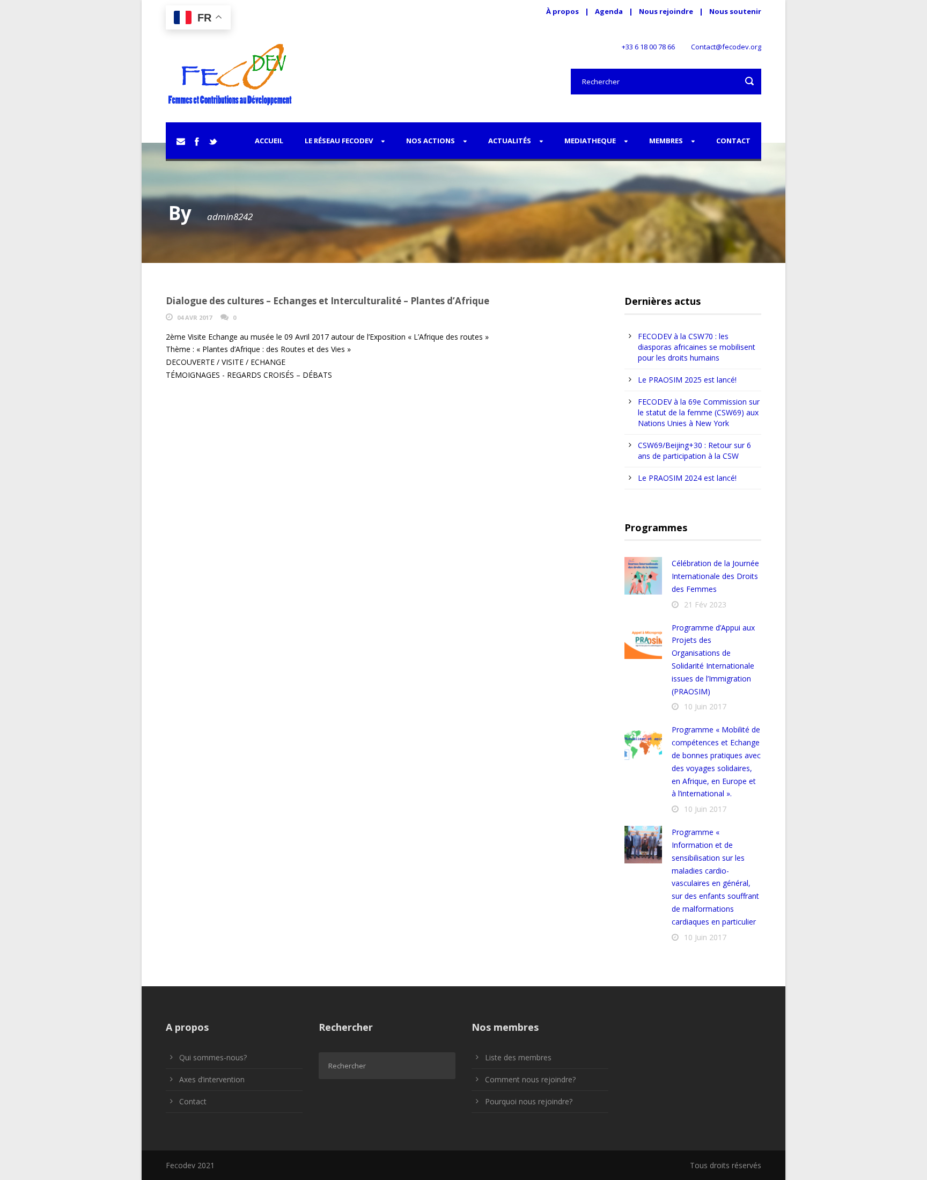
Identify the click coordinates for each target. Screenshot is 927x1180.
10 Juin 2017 (705, 706)
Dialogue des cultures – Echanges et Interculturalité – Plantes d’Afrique (327, 301)
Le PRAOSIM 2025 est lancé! (687, 380)
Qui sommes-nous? (213, 1057)
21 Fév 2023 (705, 604)
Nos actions (430, 140)
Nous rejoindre (667, 11)
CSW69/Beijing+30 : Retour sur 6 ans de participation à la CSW (694, 450)
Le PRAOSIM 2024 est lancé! (687, 478)
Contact (733, 140)
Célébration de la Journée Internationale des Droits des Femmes (715, 576)
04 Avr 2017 (194, 317)
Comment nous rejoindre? (530, 1079)
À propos (562, 11)
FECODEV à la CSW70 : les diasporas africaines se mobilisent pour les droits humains (696, 347)
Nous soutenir (735, 11)
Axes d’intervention (212, 1079)
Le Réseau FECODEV (339, 140)
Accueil (269, 140)
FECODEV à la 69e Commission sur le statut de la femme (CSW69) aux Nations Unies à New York (699, 412)
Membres (666, 140)
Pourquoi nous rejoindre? (528, 1101)
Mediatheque (590, 140)
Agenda (609, 11)
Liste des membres (518, 1057)
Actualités (509, 140)
